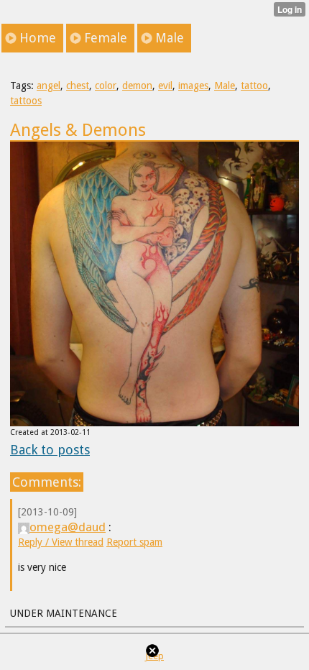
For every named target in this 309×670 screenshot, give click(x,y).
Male (224, 85)
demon (137, 85)
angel (48, 85)
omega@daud (67, 527)
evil (165, 85)
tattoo (254, 85)
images (193, 85)
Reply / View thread (60, 542)
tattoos (26, 100)
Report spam (134, 542)
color (105, 85)
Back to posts (50, 449)
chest (77, 85)
